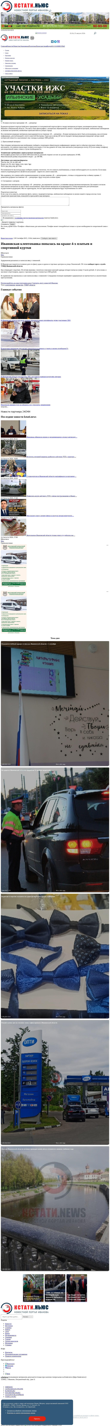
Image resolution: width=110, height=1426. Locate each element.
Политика (32, 46)
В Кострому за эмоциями (11, 68)
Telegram (10, 1366)
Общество (16, 46)
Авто (7, 1331)
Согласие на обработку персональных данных (22, 1410)
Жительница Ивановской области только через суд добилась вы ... (51, 535)
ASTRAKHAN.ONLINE (14, 1389)
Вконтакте (11, 1364)
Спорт (6, 53)
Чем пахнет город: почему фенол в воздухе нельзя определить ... (50, 516)
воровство (19, 285)
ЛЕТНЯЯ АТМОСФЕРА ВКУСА (13, 71)
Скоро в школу (9, 73)
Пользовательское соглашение (16, 1354)
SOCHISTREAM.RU (12, 1393)
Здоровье (8, 1337)
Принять (37, 1419)
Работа (7, 1329)
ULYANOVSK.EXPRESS (14, 1395)
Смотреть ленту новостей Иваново (45, 283)
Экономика (24, 46)
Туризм (7, 50)
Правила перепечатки (13, 1356)
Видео (49, 46)
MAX (9, 1368)
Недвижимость (10, 1335)
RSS (8, 1374)
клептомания (10, 285)
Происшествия (41, 46)
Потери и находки (10, 58)
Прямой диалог (9, 60)
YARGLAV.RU (10, 1397)
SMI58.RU (9, 1387)
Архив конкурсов (11, 1341)
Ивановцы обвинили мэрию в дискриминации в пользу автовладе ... (52, 437)
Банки (7, 1333)
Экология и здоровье (10, 63)
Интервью (9, 1326)
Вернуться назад (7, 238)
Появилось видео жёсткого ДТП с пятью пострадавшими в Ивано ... (52, 496)
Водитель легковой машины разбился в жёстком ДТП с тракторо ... (51, 457)
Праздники (8, 55)
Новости (10, 46)
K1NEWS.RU (10, 1391)
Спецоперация (9, 65)
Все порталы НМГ (7, 1383)
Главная (4, 46)
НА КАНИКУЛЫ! (58, 46)
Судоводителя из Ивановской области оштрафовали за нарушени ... (51, 476)
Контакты (8, 1352)
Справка (8, 1328)
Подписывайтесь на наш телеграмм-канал (16, 283)
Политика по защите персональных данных (21, 1413)
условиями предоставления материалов (29, 218)
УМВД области (29, 285)
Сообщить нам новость (49, 238)
